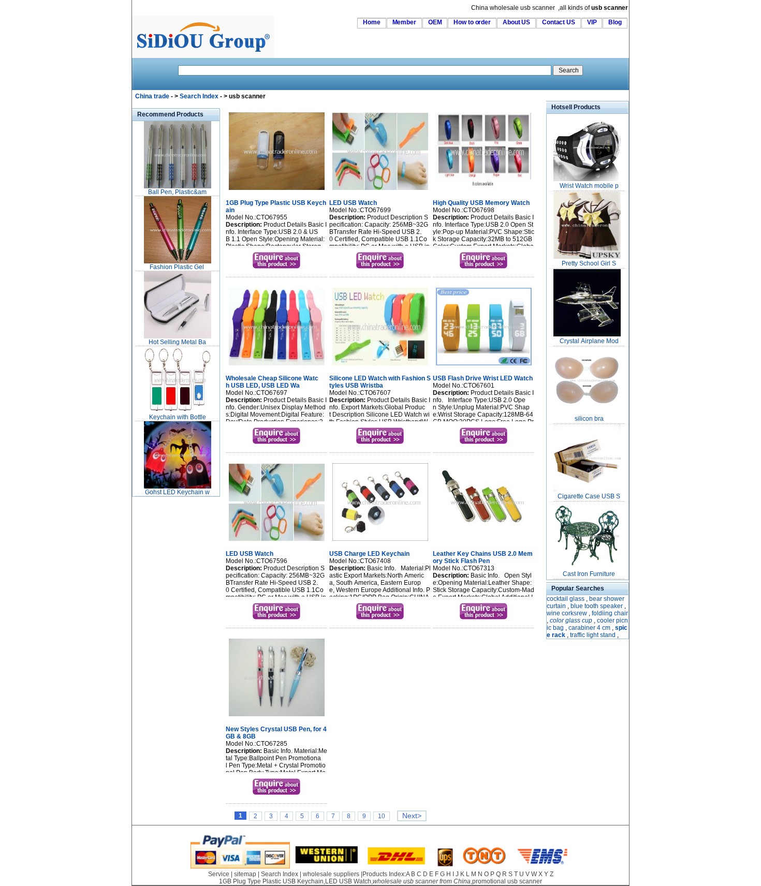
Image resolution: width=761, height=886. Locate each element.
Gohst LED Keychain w (177, 492)
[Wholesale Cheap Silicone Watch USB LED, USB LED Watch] (277, 366)
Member (404, 22)
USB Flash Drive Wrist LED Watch (483, 378)
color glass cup (571, 620)
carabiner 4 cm (589, 627)
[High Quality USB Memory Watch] (484, 191)
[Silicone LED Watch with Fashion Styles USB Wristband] (380, 366)
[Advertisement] (163, 654)
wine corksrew (567, 613)
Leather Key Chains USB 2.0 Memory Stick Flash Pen (483, 557)
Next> (411, 816)
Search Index (199, 96)
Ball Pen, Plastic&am (177, 192)
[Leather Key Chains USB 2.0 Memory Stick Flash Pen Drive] (484, 541)
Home (371, 22)
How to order (472, 22)
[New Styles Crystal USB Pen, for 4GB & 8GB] (277, 717)
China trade (152, 96)
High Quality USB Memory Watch (481, 202)
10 (381, 816)
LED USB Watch (353, 202)
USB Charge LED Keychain (369, 553)
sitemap (245, 874)
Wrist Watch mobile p (589, 185)
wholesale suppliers (331, 874)
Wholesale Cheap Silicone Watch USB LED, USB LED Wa (272, 382)
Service (218, 874)
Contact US (558, 22)
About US (516, 22)
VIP (592, 22)
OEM (435, 22)
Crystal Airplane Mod (589, 341)
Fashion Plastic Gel (178, 267)
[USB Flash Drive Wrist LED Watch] (484, 366)
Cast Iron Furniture (589, 574)
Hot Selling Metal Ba (177, 342)
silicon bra (589, 418)
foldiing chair (610, 613)
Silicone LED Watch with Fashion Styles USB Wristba (380, 382)
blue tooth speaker (596, 606)
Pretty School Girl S (589, 263)
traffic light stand (593, 635)
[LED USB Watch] (380, 191)
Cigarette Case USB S (589, 496)
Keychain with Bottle (177, 417)
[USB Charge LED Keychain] (380, 541)
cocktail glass (565, 598)
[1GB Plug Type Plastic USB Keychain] (277, 191)
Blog (615, 22)
